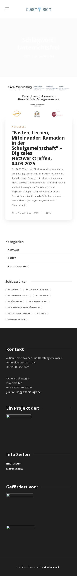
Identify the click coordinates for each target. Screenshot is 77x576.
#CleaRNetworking (18, 295)
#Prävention (15, 301)
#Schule (41, 313)
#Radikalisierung (38, 301)
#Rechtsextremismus (19, 313)
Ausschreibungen (18, 266)
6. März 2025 (32, 213)
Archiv (12, 258)
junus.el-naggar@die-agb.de (23, 392)
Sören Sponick (18, 213)
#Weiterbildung (16, 319)
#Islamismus (41, 295)
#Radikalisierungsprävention (24, 307)
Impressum (13, 463)
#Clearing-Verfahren (37, 289)
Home (26, 56)
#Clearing (13, 289)
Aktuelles (19, 126)
